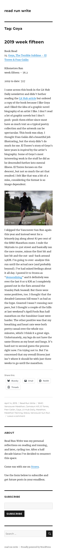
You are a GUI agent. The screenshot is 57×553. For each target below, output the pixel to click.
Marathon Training (13, 413)
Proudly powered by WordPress (36, 547)
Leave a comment (16, 416)
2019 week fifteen (24, 41)
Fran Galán (9, 409)
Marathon (41, 409)
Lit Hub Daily (28, 409)
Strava (27, 413)
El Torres (44, 406)
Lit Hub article (27, 98)
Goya (18, 409)
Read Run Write (27, 403)
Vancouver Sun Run (40, 413)
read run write (17, 11)
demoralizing (14, 277)
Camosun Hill (32, 406)
